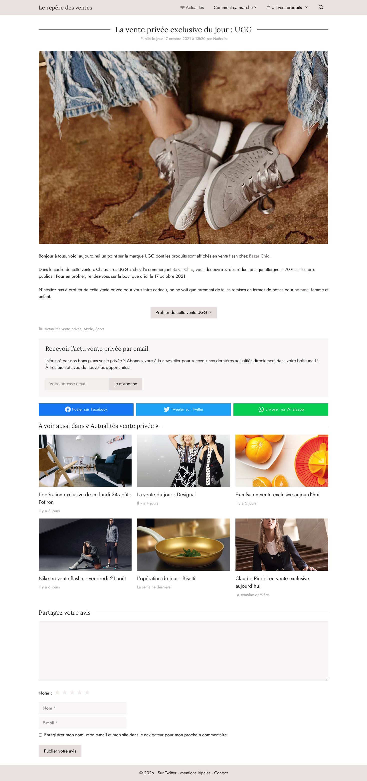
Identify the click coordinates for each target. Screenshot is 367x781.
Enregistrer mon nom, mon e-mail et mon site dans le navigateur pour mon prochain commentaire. (136, 735)
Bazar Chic (259, 256)
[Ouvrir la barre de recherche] (321, 7)
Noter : (45, 693)
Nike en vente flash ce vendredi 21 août (82, 578)
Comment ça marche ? (235, 7)
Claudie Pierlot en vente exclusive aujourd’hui (272, 582)
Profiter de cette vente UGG (181, 312)
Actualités (194, 7)
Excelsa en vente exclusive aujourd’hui (277, 494)
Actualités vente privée (63, 329)
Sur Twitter (167, 773)
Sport (99, 329)
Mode (88, 329)
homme (301, 289)
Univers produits (286, 7)
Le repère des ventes (65, 7)
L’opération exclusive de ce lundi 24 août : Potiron (85, 498)
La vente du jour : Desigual (166, 494)
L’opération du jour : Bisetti (166, 578)
